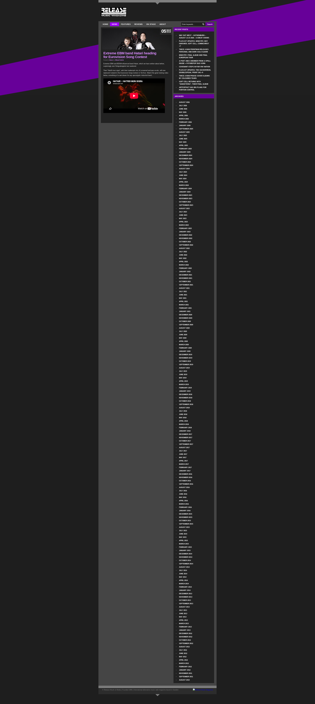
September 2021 (186, 285)
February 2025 (185, 149)
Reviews (138, 24)
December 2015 (185, 514)
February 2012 (185, 667)
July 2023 (183, 212)
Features (126, 24)
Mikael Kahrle (119, 60)
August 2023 (184, 208)
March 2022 (184, 265)
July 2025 (183, 135)
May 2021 (182, 298)
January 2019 (184, 391)
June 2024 (183, 175)
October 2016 (185, 481)
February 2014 (185, 587)
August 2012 (184, 647)
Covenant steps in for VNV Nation (194, 67)
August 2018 (184, 408)
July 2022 (183, 252)
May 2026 (182, 112)
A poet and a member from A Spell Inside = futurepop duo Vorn (195, 62)
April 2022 (183, 262)
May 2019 (182, 378)
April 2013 (183, 620)
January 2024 (184, 192)
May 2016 (182, 497)
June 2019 (183, 374)
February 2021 (185, 308)
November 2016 (185, 477)
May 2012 (182, 657)
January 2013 (184, 630)
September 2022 (186, 245)
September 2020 (186, 325)
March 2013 (184, 623)
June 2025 (183, 139)
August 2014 (184, 567)
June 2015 (183, 534)
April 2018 (183, 421)
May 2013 (182, 617)
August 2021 (184, 288)
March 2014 (184, 584)
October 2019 (185, 361)
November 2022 (185, 238)
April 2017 (183, 461)
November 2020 (185, 318)
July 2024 (183, 172)
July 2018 (183, 411)
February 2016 (185, 507)
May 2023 (182, 218)
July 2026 (183, 105)
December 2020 (185, 315)
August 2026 (184, 102)
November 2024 (185, 159)
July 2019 (183, 371)
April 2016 (183, 501)
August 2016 (184, 487)
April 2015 (183, 540)
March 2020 (184, 345)
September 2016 (186, 484)
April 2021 (183, 301)
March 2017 (184, 464)
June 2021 (183, 295)
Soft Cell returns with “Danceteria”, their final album (193, 83)
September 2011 (186, 677)
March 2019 (184, 384)
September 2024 (186, 165)
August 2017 (184, 447)
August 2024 (184, 169)
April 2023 (183, 222)
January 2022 (184, 272)
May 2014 (182, 577)
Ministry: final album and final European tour (193, 56)
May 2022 (182, 258)
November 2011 (185, 673)
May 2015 (182, 537)
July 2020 (183, 331)
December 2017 (185, 434)
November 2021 (185, 278)
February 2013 (185, 627)
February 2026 (185, 122)
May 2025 (182, 142)
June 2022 (183, 255)
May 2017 (182, 457)
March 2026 (184, 119)
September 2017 (186, 444)
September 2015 (186, 524)
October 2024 (185, 162)
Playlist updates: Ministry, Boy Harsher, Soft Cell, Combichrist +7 (194, 43)
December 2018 (185, 394)
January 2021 (184, 311)
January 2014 (184, 590)
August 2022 (184, 248)
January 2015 (184, 550)
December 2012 (185, 633)
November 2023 (185, 198)
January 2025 (184, 152)
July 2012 (183, 650)
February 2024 (185, 188)
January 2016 (184, 511)
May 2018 (182, 418)
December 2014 (185, 554)
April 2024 (183, 182)
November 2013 (185, 597)
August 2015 (184, 527)
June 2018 (183, 414)
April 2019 (183, 381)
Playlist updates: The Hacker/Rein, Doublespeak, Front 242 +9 (195, 71)
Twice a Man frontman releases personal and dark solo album (194, 50)
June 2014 (183, 574)
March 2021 (184, 305)
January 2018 (184, 431)
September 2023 (186, 205)
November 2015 (185, 517)
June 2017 (183, 454)
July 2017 (183, 451)
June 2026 (183, 109)
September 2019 (186, 364)
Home (105, 24)
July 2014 (183, 570)
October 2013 (185, 600)
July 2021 (183, 291)
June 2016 (183, 494)
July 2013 (183, 610)
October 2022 (185, 242)
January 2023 (184, 232)
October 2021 (185, 281)
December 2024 (185, 155)
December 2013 (185, 594)
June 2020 (183, 335)
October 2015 (185, 521)
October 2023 (185, 202)
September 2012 (186, 643)
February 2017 (185, 467)
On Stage (151, 24)
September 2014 (186, 564)
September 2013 (186, 604)
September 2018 (186, 404)
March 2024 (184, 185)
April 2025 (183, 145)
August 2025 (184, 132)
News (114, 24)
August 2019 (184, 368)
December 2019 (185, 355)
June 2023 (183, 215)
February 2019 (185, 388)
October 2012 (185, 640)
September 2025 (186, 129)
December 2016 (185, 474)
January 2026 (184, 125)
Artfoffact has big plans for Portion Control (192, 88)
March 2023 (184, 225)
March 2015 (184, 544)
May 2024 (182, 179)
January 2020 (184, 351)
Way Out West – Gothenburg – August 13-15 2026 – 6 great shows (194, 36)
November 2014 (185, 557)
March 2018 (184, 424)
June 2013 (183, 613)
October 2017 (185, 441)
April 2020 (183, 341)
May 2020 (182, 338)
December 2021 (185, 275)
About (162, 24)
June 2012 (183, 653)
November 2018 (185, 398)
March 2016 (184, 504)
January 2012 (184, 670)
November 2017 (185, 438)
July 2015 (183, 530)
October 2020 (185, 321)
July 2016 (183, 491)
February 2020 (185, 348)
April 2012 (183, 660)
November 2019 (185, 358)
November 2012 (185, 637)
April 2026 (183, 115)
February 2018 (185, 428)
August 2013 (184, 607)
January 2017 (184, 471)
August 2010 (184, 680)
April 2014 (183, 580)
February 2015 (185, 547)
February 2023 (185, 228)
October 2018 (185, 401)
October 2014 (185, 560)
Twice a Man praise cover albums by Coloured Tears (194, 77)
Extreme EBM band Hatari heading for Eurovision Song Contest (129, 55)
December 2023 (185, 195)
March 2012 (184, 663)
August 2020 (184, 328)
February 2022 (185, 268)
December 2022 (185, 235)
